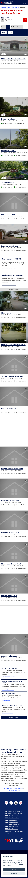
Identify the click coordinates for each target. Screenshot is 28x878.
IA (18, 7)
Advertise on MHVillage (14, 289)
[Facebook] (11, 803)
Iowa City (17, 790)
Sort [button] (10, 32)
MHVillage (3, 7)
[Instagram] (6, 803)
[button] (2, 20)
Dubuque (6, 788)
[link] (8, 119)
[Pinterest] (20, 803)
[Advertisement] (14, 83)
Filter (3, 32)
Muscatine (11, 790)
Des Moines (13, 788)
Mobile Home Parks (12, 7)
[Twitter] (16, 803)
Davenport (20, 788)
